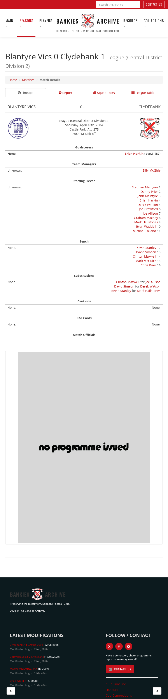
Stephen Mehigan (145, 187)
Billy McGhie (151, 170)
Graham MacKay (146, 218)
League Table (144, 93)
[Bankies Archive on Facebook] (119, 646)
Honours (112, 690)
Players (45, 20)
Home (13, 80)
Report (66, 93)
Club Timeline (116, 684)
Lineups (27, 93)
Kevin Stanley (146, 248)
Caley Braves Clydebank (27, 657)
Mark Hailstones (146, 222)
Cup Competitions (119, 695)
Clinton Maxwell (144, 256)
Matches (28, 80)
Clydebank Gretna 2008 (26, 645)
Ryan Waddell (146, 226)
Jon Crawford (148, 209)
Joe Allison (150, 213)
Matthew (24, 669)
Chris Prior (148, 265)
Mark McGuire (145, 261)
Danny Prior (149, 191)
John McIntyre (148, 196)
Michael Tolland (144, 231)
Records (130, 20)
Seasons (26, 20)
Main (9, 20)
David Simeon (146, 252)
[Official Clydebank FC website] (128, 646)
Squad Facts (105, 93)
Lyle (18, 681)
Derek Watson (148, 205)
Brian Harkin (134, 154)
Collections (154, 20)
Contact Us (154, 4)
